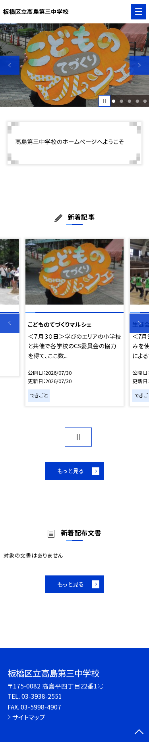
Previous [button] (9, 65)
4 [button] (137, 101)
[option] (74, 65)
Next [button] (139, 65)
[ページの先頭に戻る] (139, 732)
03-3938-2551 (41, 696)
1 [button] (114, 101)
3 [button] (129, 101)
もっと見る (70, 470)
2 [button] (121, 101)
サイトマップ (28, 717)
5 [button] (145, 101)
